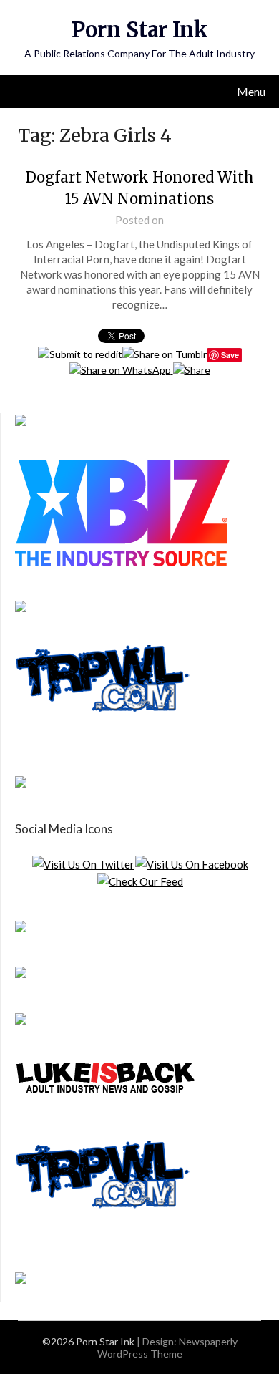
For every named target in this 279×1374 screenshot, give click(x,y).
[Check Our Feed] (140, 881)
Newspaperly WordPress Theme (167, 1347)
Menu (251, 91)
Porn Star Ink (140, 29)
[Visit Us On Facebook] (191, 864)
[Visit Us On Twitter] (82, 864)
